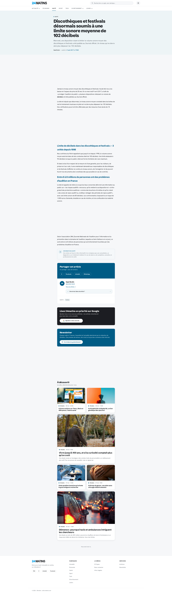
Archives (122, 564)
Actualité (35, 8)
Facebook (68, 274)
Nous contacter (98, 567)
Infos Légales (98, 570)
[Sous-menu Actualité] (39, 8)
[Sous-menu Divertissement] (82, 8)
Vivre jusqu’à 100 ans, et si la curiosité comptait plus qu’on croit (85, 454)
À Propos (97, 564)
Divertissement (77, 8)
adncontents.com (46, 590)
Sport (61, 8)
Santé (54, 8)
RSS (34, 571)
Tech (67, 8)
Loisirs (88, 8)
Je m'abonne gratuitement (72, 342)
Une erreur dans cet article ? (77, 291)
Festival (67, 299)
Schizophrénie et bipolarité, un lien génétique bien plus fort (100, 409)
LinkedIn (77, 274)
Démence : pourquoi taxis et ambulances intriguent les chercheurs (85, 531)
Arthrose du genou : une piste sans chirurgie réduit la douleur (100, 486)
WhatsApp (87, 274)
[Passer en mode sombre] (138, 3)
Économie (46, 8)
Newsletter (122, 567)
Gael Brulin (57, 50)
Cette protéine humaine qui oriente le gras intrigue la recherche (71, 486)
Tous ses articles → (71, 287)
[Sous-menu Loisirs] (91, 8)
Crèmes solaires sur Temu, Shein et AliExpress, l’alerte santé (71, 409)
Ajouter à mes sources (72, 321)
